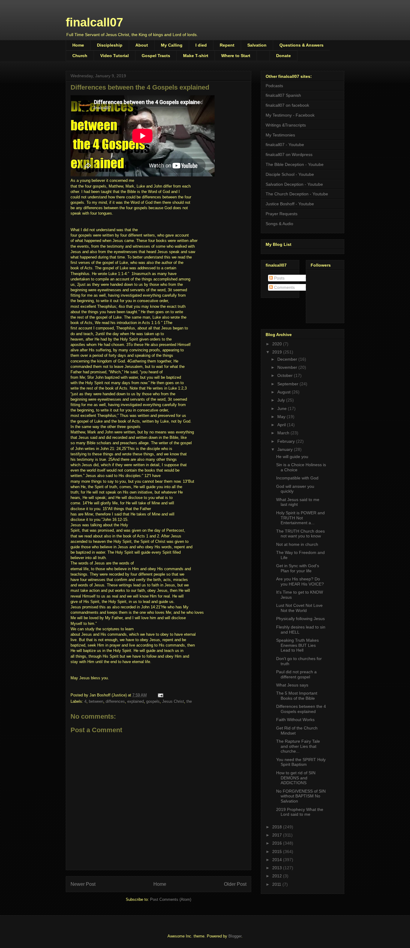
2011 (277, 884)
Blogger (234, 936)
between (96, 701)
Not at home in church (297, 544)
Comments (284, 287)
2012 (277, 875)
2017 (277, 835)
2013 (277, 867)
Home (78, 45)
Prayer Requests (281, 213)
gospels (153, 701)
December (287, 359)
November (287, 367)
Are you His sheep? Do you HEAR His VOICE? (300, 581)
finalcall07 (94, 22)
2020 (277, 343)
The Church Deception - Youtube (297, 193)
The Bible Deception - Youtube (295, 164)
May (282, 416)
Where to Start (235, 55)
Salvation (257, 45)
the (189, 701)
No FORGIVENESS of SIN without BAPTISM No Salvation (301, 796)
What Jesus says (292, 685)
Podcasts (274, 85)
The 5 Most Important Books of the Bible (296, 696)
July (281, 400)
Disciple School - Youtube (290, 174)
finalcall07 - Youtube (285, 144)
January (285, 449)
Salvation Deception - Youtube (294, 184)
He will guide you (292, 456)
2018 (277, 826)
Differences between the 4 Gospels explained (301, 709)
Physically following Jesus (300, 618)
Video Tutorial (114, 55)
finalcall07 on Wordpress (289, 154)
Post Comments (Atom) (170, 899)
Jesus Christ (173, 701)
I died (201, 45)
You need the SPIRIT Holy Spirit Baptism (301, 762)
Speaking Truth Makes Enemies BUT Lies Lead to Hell (297, 645)
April (282, 424)
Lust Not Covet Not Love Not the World (299, 608)
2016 (277, 843)
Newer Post (83, 884)
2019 (277, 352)
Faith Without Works (295, 719)
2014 (277, 859)
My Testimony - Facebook (290, 115)
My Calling (171, 45)
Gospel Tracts (156, 55)
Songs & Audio (279, 223)
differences (115, 701)
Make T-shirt (195, 55)
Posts (279, 278)
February (286, 441)
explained (135, 701)
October (285, 375)
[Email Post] (160, 695)
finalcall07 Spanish (283, 95)
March (284, 432)
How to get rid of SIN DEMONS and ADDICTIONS (295, 777)
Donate (283, 55)
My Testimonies (280, 135)
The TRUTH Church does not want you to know (300, 534)
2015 (277, 851)
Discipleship (109, 45)
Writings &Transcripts (286, 125)
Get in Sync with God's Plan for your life (297, 568)
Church (79, 55)
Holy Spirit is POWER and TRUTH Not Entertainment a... (300, 517)
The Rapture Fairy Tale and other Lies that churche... (298, 746)
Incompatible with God (297, 478)
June (282, 408)
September (288, 383)
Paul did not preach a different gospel (296, 674)
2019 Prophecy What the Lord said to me (299, 812)
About (141, 45)
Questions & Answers (301, 45)
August (284, 392)
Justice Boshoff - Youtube (290, 203)
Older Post (235, 884)
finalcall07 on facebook (287, 105)
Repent (227, 45)
